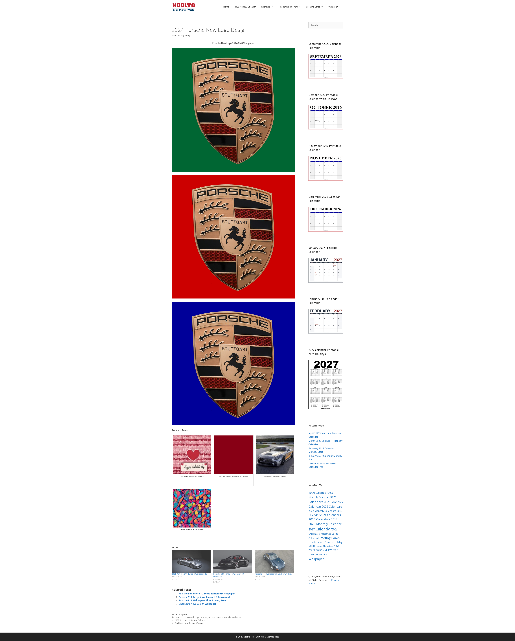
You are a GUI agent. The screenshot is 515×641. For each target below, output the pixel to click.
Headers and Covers (288, 6)
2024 (177, 617)
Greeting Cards (313, 6)
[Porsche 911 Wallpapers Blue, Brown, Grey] (274, 561)
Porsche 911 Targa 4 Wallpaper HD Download (204, 597)
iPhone (326, 546)
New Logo (205, 617)
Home (226, 6)
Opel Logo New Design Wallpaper (197, 603)
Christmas (313, 533)
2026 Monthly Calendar (245, 6)
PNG (213, 617)
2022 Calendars (332, 506)
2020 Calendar (318, 493)
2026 (334, 519)
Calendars (265, 6)
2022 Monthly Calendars (322, 510)
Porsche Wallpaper (232, 617)
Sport (324, 550)
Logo (197, 617)
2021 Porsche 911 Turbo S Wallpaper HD (189, 574)
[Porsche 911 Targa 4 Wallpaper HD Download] (232, 561)
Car (176, 614)
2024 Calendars (330, 515)
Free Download (187, 617)
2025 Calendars (319, 519)
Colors (311, 538)
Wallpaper (333, 6)
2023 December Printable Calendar (190, 620)
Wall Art (324, 554)
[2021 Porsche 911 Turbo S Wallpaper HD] (191, 561)
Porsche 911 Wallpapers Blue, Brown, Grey (273, 574)
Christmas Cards (328, 533)
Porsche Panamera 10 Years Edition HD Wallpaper (207, 593)
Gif (317, 538)
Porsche (219, 617)
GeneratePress (272, 636)
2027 (311, 529)
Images (319, 546)
